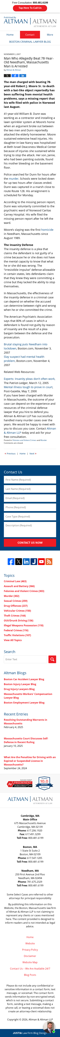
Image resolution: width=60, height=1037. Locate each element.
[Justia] (33, 561)
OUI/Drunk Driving (18, 620)
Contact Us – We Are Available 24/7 (30, 968)
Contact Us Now (30, 542)
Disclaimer (30, 956)
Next (33, 453)
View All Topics (13, 640)
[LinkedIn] (26, 561)
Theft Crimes (15, 615)
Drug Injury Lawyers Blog (19, 689)
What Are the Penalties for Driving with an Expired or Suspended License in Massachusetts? (30, 761)
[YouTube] (41, 561)
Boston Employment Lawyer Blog (24, 702)
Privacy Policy (30, 949)
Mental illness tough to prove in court (28, 387)
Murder (43, 440)
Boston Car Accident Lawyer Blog (24, 679)
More (50, 34)
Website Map (30, 962)
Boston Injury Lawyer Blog (20, 684)
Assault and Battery (19, 586)
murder (13, 178)
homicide (47, 229)
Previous (10, 453)
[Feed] (49, 561)
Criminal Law (15, 581)
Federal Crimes (16, 630)
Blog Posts (30, 975)
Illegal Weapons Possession (23, 625)
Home (10, 34)
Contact (29, 34)
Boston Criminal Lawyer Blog (30, 22)
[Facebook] (11, 561)
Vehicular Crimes (17, 610)
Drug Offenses (16, 605)
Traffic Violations (17, 635)
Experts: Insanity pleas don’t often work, (29, 379)
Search (52, 659)
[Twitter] (18, 561)
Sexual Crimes (15, 601)
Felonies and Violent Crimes (24, 440)
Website (30, 943)
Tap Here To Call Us (30, 8)
